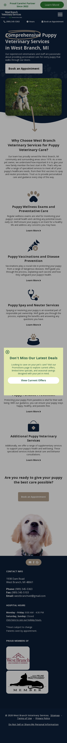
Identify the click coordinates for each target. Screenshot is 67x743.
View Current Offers (33, 380)
